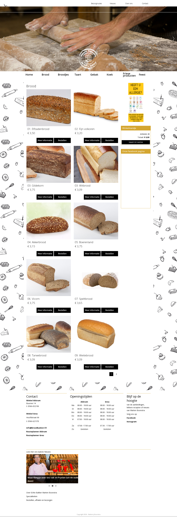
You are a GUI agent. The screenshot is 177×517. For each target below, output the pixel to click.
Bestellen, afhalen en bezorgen (39, 500)
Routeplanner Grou (35, 435)
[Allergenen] (135, 103)
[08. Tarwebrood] (48, 352)
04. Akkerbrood (36, 242)
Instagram (132, 421)
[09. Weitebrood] (96, 352)
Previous (3, 38)
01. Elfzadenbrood (38, 129)
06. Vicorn (33, 299)
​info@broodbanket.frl (36, 428)
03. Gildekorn (35, 185)
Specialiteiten (31, 496)
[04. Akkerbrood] (48, 238)
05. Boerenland (84, 242)
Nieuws (47, 452)
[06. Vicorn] (48, 295)
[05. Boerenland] (96, 238)
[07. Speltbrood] (96, 295)
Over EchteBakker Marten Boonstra (41, 492)
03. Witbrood (82, 185)
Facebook (131, 418)
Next (174, 38)
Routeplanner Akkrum (36, 431)
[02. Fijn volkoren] (96, 125)
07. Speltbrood (83, 299)
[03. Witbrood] (96, 182)
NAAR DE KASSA (136, 142)
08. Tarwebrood (36, 355)
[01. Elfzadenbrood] (48, 125)
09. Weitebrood (84, 355)
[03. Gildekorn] (48, 182)
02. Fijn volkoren (85, 129)
